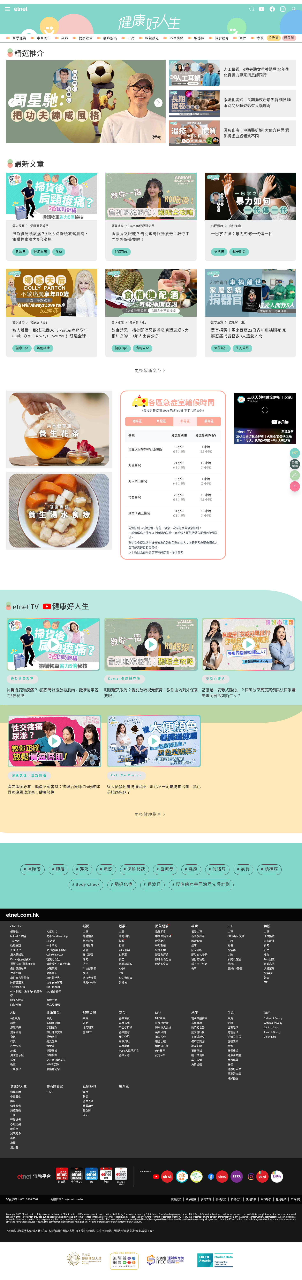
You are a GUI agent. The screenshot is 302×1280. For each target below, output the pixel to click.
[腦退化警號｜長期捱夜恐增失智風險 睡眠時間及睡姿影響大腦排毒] (194, 103)
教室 (194, 968)
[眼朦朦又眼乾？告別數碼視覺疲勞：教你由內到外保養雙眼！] (150, 196)
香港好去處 (234, 1074)
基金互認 (124, 1055)
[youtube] (261, 9)
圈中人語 (88, 1101)
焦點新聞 (88, 941)
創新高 (123, 954)
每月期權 (160, 945)
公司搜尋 (15, 1069)
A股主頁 (15, 1018)
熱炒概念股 (125, 964)
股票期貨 (160, 941)
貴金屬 (50, 1046)
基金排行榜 (125, 1027)
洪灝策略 (15, 973)
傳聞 (85, 959)
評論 (85, 950)
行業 (121, 945)
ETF (230, 926)
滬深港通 (15, 1027)
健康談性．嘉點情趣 (29, 775)
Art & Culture (271, 1027)
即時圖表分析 (163, 959)
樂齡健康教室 (22, 679)
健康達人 (51, 973)
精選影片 (287, 431)
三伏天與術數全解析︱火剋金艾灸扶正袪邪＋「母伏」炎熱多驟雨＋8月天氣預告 (264, 438)
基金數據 (124, 1046)
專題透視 (88, 936)
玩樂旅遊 (233, 1051)
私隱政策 (236, 1199)
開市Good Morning (57, 936)
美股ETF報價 (235, 968)
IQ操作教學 (16, 1000)
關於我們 (176, 1199)
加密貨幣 (89, 1013)
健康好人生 (234, 1069)
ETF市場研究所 (236, 936)
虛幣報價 (88, 1027)
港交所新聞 (89, 968)
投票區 (124, 1086)
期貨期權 (161, 926)
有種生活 (51, 1000)
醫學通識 (20, 38)
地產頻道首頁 (199, 1018)
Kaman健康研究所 (141, 226)
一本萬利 (51, 945)
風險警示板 (17, 1055)
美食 (230, 1046)
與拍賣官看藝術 (19, 978)
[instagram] (283, 9)
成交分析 (196, 950)
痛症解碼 (110, 38)
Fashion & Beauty (273, 1018)
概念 (266, 954)
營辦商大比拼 (163, 1027)
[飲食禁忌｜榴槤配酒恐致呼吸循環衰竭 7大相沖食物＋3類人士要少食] (150, 293)
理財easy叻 (89, 982)
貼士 (85, 964)
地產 (194, 1013)
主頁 (85, 931)
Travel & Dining (272, 1032)
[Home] (21, 9)
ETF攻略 (50, 941)
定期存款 (51, 1027)
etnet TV (16, 926)
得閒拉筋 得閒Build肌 (22, 964)
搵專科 (289, 38)
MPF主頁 (160, 1018)
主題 (230, 941)
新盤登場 (196, 1023)
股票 (122, 926)
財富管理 (233, 1032)
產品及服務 (53, 1005)
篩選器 (232, 950)
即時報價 (124, 936)
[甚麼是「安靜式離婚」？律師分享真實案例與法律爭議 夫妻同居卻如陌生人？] (248, 644)
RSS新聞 (295, 1199)
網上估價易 (198, 1055)
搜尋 (85, 973)
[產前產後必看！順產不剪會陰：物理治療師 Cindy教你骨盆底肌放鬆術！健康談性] (54, 741)
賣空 (121, 959)
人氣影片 (51, 931)
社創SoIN (89, 1086)
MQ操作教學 (53, 991)
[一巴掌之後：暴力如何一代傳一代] (250, 196)
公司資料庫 (125, 978)
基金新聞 (124, 1023)
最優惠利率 (53, 1069)
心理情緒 (177, 38)
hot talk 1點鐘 (18, 936)
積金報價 (160, 1032)
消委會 (274, 38)
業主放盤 (196, 1060)
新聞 (86, 926)
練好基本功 (53, 987)
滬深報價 (15, 1032)
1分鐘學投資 (17, 987)
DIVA (267, 1013)
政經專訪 (15, 945)
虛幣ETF (87, 1032)
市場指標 (51, 1055)
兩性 (243, 38)
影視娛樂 (233, 1041)
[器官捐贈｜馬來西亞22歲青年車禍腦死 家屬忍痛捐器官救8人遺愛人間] (250, 293)
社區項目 (88, 1106)
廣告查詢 (206, 1199)
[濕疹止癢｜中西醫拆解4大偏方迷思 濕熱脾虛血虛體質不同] (194, 133)
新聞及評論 (161, 954)
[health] (149, 22)
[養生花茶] (59, 430)
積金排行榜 (161, 1046)
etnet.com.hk (22, 914)
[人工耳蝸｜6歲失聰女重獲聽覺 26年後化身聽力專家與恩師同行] (194, 73)
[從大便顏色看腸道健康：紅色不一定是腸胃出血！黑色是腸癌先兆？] (154, 741)
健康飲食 (86, 38)
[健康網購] (295, 464)
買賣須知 (196, 1051)
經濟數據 (51, 1051)
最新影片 (15, 931)
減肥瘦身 (222, 38)
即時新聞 (88, 945)
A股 (13, 1013)
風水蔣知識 (17, 954)
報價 (230, 945)
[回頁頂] (295, 486)
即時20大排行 (199, 954)
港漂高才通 (234, 1055)
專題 (85, 1092)
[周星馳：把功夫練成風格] (86, 101)
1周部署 (15, 941)
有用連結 (281, 1199)
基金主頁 (124, 1018)
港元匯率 (51, 1037)
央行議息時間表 (55, 1060)
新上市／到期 (199, 964)
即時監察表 (161, 964)
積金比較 (160, 1041)
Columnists (270, 1037)
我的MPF (160, 1055)
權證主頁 (196, 931)
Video (86, 1115)
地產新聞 (196, 1046)
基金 (122, 1013)
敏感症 (199, 38)
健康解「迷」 (39, 322)
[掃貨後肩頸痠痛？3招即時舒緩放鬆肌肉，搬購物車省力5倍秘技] (51, 196)
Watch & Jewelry (273, 1023)
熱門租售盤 (198, 1027)
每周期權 (160, 950)
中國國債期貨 (163, 936)
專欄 (260, 38)
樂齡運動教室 (39, 226)
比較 (230, 954)
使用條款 (251, 1199)
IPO (121, 973)
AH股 (122, 968)
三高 (131, 38)
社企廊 (87, 1110)
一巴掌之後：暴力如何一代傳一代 (242, 234)
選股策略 (269, 968)
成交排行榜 (198, 1032)
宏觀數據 (269, 941)
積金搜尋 (160, 1037)
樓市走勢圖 (198, 1041)
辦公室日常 (234, 1037)
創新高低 (269, 964)
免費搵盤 (196, 1064)
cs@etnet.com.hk (73, 1199)
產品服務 (191, 1199)
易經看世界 (53, 978)
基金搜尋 (124, 1032)
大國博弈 (15, 950)
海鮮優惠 (233, 1078)
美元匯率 (51, 1041)
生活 (231, 1013)
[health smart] (59, 511)
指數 (121, 941)
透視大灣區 (89, 978)
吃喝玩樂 (51, 968)
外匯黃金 (53, 1013)
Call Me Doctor (126, 775)
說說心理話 (215, 679)
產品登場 (124, 1037)
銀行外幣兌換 (54, 1032)
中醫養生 (44, 38)
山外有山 (235, 226)
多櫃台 (123, 982)
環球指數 (269, 936)
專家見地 (124, 1041)
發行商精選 (198, 959)
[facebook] (272, 9)
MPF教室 (160, 1051)
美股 (267, 926)
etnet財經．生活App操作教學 (26, 993)
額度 (13, 1023)
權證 (194, 926)
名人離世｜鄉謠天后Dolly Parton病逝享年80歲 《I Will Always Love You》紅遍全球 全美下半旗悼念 (50, 336)
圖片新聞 (88, 954)
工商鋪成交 (198, 1037)
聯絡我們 (221, 1199)
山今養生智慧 (54, 982)
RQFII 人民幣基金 (129, 1051)
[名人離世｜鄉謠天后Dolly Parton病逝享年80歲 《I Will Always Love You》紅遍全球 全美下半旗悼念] (51, 293)
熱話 (230, 1023)
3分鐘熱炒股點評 (56, 950)
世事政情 (233, 1027)
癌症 (64, 38)
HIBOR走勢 (52, 1064)
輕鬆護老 (152, 38)
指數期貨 (160, 931)
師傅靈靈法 (17, 982)
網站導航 (266, 1199)
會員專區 (233, 1060)
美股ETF (232, 964)
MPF (158, 1013)
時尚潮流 (15, 1005)
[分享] (295, 475)
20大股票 (124, 950)
